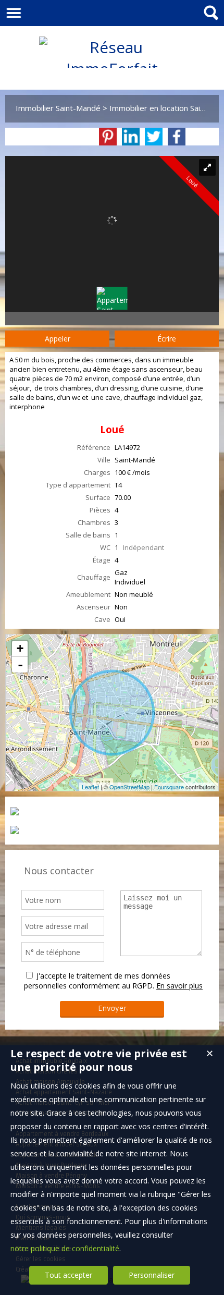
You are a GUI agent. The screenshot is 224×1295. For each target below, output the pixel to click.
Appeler (57, 339)
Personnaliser (152, 1275)
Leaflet (90, 787)
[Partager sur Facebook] (176, 136)
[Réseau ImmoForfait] (112, 68)
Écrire (166, 339)
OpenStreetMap (129, 787)
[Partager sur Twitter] (154, 136)
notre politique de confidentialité (64, 1248)
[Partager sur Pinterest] (108, 136)
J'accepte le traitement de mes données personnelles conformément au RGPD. (97, 981)
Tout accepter (68, 1275)
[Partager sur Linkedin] (131, 136)
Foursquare (169, 787)
